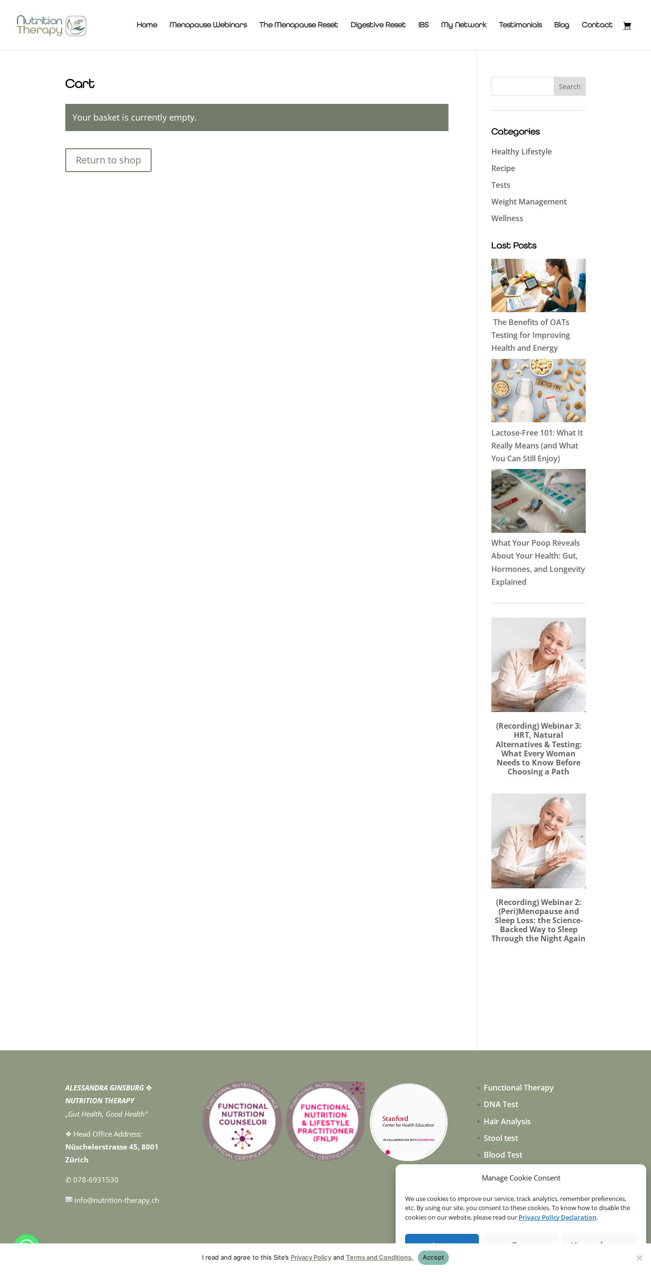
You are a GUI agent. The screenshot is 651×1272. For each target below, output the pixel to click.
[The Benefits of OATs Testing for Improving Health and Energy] (538, 287)
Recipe (503, 168)
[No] (639, 1257)
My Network (464, 25)
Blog (562, 25)
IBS (423, 25)
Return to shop (108, 159)
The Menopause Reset (298, 25)
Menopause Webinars (208, 25)
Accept (434, 1257)
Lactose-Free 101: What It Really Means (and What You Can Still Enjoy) (537, 445)
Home (147, 25)
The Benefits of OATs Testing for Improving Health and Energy (530, 335)
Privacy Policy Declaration (557, 1217)
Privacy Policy (311, 1257)
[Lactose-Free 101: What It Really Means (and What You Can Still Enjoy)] (538, 393)
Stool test (501, 1138)
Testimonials (520, 25)
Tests (500, 185)
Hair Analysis (507, 1121)
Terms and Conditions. (379, 1257)
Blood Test (503, 1155)
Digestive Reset (378, 25)
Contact (597, 25)
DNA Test (501, 1104)
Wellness (507, 218)
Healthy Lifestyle (521, 151)
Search (570, 86)
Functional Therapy (519, 1087)
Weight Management (529, 201)
